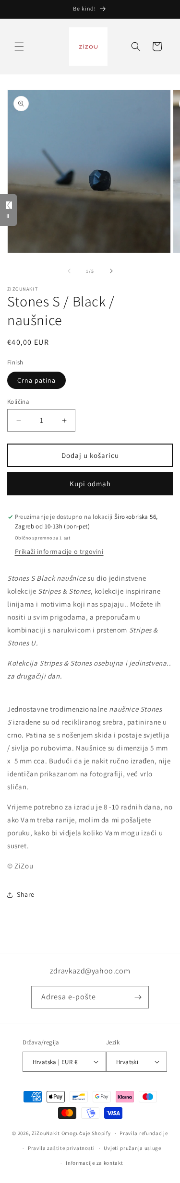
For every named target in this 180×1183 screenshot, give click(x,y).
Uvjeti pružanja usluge (132, 1148)
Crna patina (36, 380)
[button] (19, 46)
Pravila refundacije (144, 1133)
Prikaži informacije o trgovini (59, 551)
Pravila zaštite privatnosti (61, 1148)
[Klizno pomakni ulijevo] (69, 270)
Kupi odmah (90, 483)
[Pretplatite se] (137, 997)
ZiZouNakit (46, 1133)
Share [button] (26, 894)
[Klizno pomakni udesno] (111, 270)
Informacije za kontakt (94, 1163)
